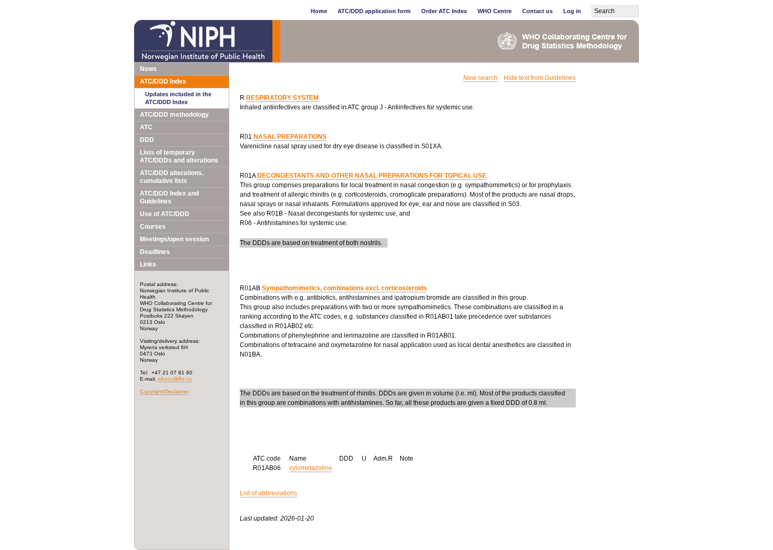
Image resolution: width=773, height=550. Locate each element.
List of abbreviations (268, 493)
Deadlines (155, 252)
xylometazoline (310, 468)
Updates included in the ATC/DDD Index (178, 98)
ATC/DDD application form (374, 11)
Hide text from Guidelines (540, 78)
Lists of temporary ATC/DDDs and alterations (179, 156)
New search (480, 78)
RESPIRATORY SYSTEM (282, 97)
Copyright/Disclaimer (164, 391)
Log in (572, 11)
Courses (153, 226)
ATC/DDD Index (163, 81)
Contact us (537, 11)
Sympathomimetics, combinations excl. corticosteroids (344, 288)
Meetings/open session (174, 239)
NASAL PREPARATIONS (290, 136)
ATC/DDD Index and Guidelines (169, 197)
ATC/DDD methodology (174, 114)
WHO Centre (494, 11)
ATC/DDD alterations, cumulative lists (172, 177)
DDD (147, 140)
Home (319, 11)
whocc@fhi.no (175, 379)
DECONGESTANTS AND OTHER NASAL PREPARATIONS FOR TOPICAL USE (371, 175)
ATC (146, 127)
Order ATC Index (444, 11)
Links (148, 264)
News (148, 69)
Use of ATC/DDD (164, 214)
